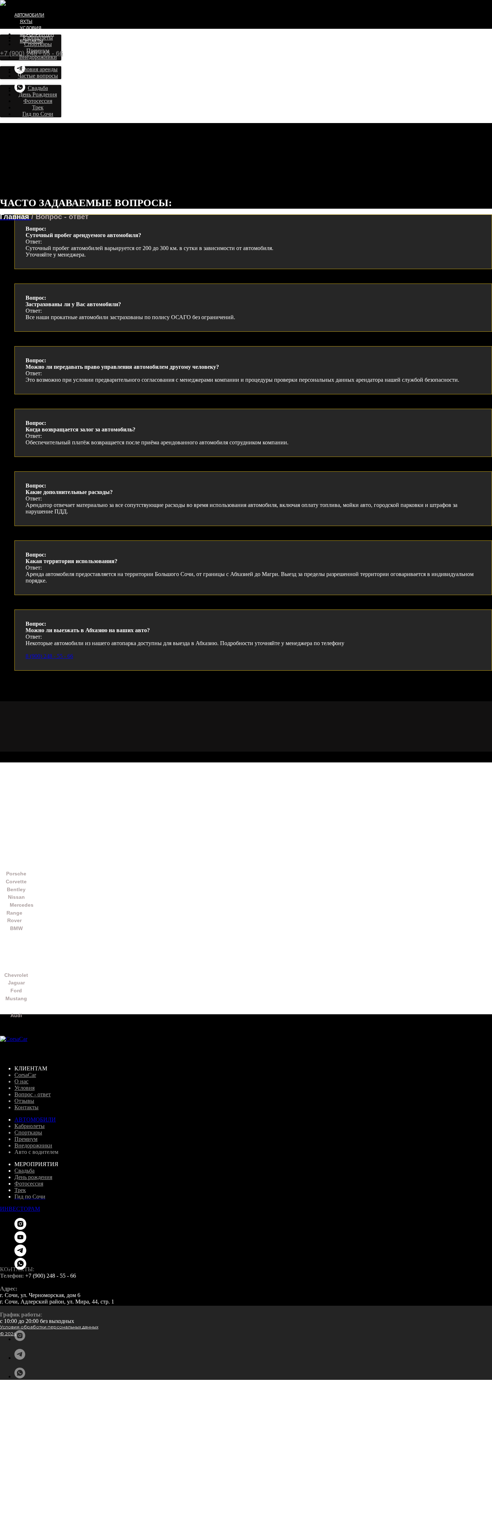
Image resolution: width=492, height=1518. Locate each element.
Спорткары (28, 1132)
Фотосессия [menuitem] (37, 101)
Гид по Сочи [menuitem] (37, 114)
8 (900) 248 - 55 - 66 (49, 656)
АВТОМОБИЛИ (35, 1119)
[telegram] (19, 1358)
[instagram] (19, 1339)
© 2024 (8, 1333)
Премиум (25, 1139)
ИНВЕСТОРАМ (20, 1209)
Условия (30, 28)
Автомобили (29, 15)
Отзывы (24, 1101)
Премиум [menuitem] (37, 50)
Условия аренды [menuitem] (38, 69)
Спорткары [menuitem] (38, 44)
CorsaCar (25, 1075)
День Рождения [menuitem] (38, 94)
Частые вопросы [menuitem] (38, 76)
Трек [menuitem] (38, 107)
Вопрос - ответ (32, 1094)
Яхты (26, 21)
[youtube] (20, 1241)
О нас (21, 1081)
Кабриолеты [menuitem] (38, 38)
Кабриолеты (29, 1126)
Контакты (26, 1107)
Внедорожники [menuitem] (38, 57)
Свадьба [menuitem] (38, 88)
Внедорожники (33, 1145)
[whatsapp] (19, 90)
